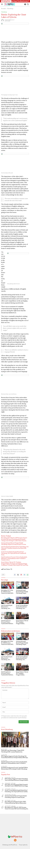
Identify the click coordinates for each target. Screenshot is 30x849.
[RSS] (15, 840)
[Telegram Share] (24, 575)
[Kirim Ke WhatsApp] (27, 575)
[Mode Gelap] (25, 4)
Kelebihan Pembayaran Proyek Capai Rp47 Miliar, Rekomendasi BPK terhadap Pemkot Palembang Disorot (14, 768)
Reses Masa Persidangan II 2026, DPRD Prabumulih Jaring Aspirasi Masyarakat (15, 802)
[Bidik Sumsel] (9, 4)
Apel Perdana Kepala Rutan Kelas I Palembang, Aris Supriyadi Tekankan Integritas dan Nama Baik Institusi (15, 548)
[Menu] (2, 4)
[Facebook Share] (15, 575)
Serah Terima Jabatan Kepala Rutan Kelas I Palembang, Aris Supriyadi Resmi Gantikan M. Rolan (13, 553)
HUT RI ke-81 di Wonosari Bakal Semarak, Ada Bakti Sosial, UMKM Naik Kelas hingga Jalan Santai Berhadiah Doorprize (16, 785)
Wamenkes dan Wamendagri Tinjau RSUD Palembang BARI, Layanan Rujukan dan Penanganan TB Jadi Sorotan (12, 751)
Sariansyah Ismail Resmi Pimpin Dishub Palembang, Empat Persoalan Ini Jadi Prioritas (13, 543)
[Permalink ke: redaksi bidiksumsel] (2, 20)
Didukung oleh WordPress (9, 845)
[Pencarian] (28, 4)
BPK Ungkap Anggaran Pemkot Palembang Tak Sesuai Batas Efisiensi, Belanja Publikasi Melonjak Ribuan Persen (14, 756)
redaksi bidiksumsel (9, 19)
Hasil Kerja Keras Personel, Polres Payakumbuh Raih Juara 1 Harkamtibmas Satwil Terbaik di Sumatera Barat (14, 558)
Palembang (4, 12)
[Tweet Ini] (18, 575)
